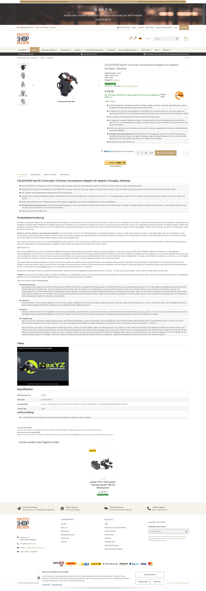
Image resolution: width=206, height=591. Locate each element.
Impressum (46, 585)
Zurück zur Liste (23, 58)
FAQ (175, 27)
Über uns (64, 528)
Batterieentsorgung (112, 545)
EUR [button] (147, 39)
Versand (112, 101)
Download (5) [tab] (64, 174)
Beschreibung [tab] (22, 174)
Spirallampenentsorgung (114, 549)
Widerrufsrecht (110, 531)
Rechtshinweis (57, 585)
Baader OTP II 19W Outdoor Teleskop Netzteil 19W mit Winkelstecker (103, 485)
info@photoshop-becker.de (35, 548)
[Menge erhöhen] (146, 153)
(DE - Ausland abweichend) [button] (129, 86)
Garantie (108, 538)
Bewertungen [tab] (35, 174)
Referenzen (65, 531)
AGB (106, 524)
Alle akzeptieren (150, 574)
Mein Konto (150, 27)
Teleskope (116, 80)
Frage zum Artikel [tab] (50, 174)
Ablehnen (157, 582)
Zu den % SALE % (103, 19)
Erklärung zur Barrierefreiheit (115, 528)
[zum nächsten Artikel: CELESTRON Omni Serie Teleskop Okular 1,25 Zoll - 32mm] (186, 58)
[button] (18, 2)
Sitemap (64, 542)
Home (134, 27)
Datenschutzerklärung (179, 536)
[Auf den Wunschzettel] (186, 153)
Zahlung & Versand (68, 535)
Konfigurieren (143, 582)
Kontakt (141, 27)
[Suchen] (177, 38)
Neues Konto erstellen (164, 27)
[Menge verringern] (138, 153)
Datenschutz (109, 535)
